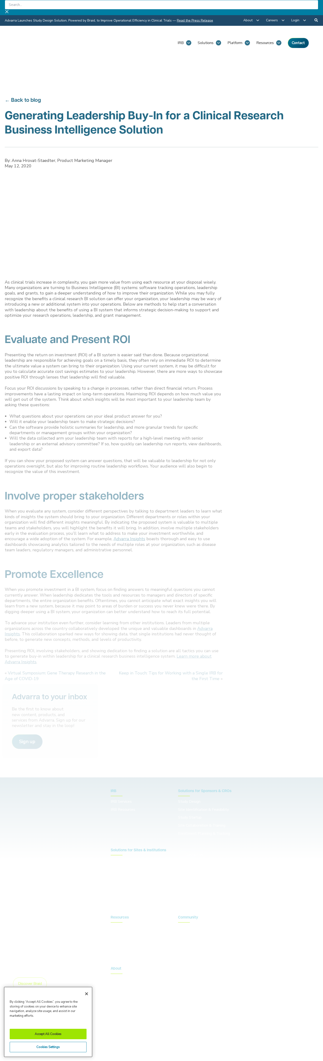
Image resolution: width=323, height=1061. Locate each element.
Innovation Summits (194, 936)
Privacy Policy (163, 1031)
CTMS (116, 860)
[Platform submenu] (247, 42)
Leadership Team (125, 987)
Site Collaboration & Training (201, 825)
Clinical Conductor (125, 876)
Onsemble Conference (196, 928)
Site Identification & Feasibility (203, 809)
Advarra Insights (129, 539)
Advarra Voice (122, 952)
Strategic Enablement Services (136, 900)
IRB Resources (123, 809)
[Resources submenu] (278, 42)
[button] (27, 741)
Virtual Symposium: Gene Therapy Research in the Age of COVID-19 (55, 675)
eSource (117, 892)
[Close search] (7, 12)
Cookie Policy (194, 1031)
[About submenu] (258, 20)
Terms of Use (224, 1031)
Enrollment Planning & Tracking (204, 833)
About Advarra (123, 979)
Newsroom (120, 936)
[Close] (86, 994)
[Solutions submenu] (218, 42)
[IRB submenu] (188, 42)
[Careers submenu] (283, 20)
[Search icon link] (316, 20)
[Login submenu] (304, 20)
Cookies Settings (48, 1047)
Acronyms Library (125, 944)
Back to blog (26, 100)
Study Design (189, 801)
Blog (115, 928)
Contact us (194, 854)
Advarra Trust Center (126, 1031)
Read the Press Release (195, 20)
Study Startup (190, 817)
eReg (115, 884)
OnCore (117, 868)
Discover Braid (30, 983)
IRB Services (122, 801)
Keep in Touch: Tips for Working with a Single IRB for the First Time (171, 675)
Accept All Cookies (48, 1034)
